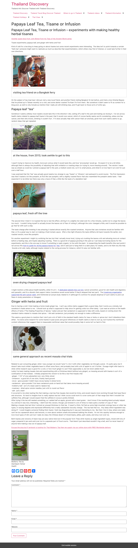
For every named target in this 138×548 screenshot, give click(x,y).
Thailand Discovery (29, 4)
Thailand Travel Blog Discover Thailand (45, 13)
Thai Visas (36, 17)
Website (14, 527)
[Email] (21, 471)
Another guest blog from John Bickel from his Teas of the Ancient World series (41, 39)
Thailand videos (93, 13)
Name (14, 510)
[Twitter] (17, 471)
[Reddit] (30, 471)
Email (14, 519)
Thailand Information (113, 13)
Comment (15, 485)
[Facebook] (13, 471)
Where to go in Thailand (72, 13)
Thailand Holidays (20, 17)
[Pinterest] (26, 471)
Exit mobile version (69, 545)
